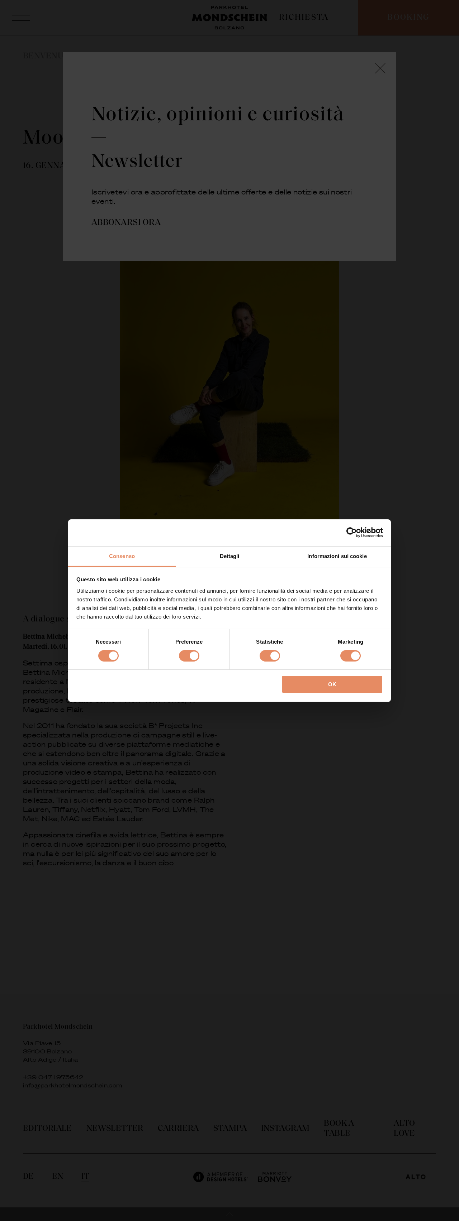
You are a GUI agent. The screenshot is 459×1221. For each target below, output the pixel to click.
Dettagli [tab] (230, 556)
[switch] (189, 656)
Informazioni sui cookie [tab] (336, 556)
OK (332, 684)
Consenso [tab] (122, 556)
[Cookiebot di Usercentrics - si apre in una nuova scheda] (351, 532)
